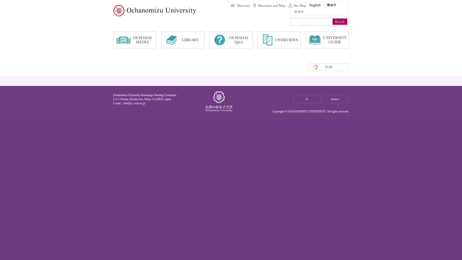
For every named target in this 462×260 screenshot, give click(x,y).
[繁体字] (331, 5)
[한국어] (298, 12)
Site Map (297, 5)
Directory (240, 5)
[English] (315, 5)
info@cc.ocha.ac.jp (134, 103)
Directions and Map (269, 5)
